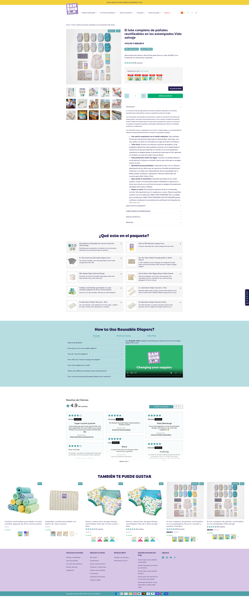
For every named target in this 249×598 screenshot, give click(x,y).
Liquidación (70, 570)
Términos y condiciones (98, 567)
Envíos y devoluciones (97, 564)
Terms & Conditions (94, 594)
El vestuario (94, 573)
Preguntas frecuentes (97, 577)
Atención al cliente (97, 553)
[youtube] (171, 557)
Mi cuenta (93, 557)
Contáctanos (94, 561)
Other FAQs (151, 336)
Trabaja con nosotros (121, 557)
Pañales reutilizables (73, 557)
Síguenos (165, 553)
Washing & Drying (124, 336)
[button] (129, 63)
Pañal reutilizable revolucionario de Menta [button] (81, 437)
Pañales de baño (72, 567)
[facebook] (163, 557)
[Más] (143, 96)
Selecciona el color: (137, 71)
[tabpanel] (124, 358)
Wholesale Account (120, 561)
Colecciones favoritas (74, 553)
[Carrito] (196, 13)
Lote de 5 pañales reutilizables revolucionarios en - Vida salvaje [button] (160, 435)
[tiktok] (174, 557)
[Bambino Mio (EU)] (72, 9)
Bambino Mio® (120, 553)
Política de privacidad (97, 570)
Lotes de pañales (72, 561)
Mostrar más (123, 461)
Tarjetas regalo (95, 580)
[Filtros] (176, 406)
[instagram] (167, 557)
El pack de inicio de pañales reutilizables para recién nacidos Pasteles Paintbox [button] (121, 430)
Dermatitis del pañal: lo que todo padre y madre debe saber (147, 585)
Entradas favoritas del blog (147, 554)
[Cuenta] (192, 13)
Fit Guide (96, 336)
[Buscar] (188, 13)
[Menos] (126, 96)
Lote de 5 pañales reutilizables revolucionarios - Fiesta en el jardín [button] (121, 456)
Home (68, 25)
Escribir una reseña (161, 407)
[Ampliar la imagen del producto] (93, 56)
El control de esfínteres (74, 564)
